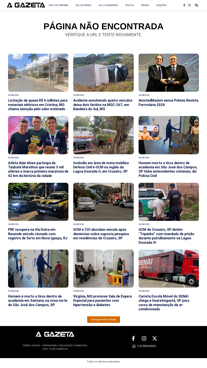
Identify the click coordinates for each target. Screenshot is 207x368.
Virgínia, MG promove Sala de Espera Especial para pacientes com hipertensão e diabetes (102, 300)
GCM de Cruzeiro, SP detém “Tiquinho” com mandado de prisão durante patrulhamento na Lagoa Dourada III (166, 236)
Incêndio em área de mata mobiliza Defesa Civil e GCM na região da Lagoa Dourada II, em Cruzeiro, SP (101, 167)
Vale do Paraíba (58, 5)
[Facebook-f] (184, 5)
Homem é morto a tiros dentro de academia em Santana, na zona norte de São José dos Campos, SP (37, 300)
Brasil (145, 5)
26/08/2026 (13, 95)
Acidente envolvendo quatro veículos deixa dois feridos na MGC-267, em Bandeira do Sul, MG (102, 104)
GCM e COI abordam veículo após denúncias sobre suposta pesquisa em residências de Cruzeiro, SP (101, 234)
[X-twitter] (154, 338)
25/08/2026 (13, 291)
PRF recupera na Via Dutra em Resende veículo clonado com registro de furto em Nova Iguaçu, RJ (37, 234)
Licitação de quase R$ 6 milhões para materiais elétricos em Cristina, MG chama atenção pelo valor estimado (37, 104)
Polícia (129, 5)
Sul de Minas (83, 5)
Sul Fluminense (108, 5)
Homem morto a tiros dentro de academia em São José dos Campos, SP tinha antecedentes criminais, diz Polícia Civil (168, 169)
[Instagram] (189, 5)
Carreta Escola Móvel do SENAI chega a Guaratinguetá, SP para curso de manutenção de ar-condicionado (164, 302)
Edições (162, 5)
